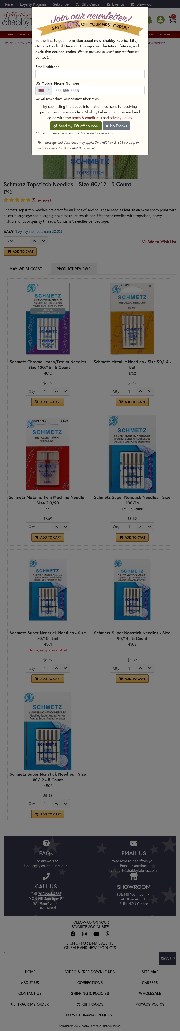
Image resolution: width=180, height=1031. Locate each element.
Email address (47, 66)
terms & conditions (87, 117)
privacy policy (121, 117)
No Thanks (118, 125)
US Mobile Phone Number (58, 82)
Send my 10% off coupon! (78, 125)
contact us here (46, 148)
